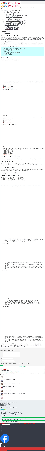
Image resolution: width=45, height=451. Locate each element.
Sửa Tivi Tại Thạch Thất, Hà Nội (8, 22)
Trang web (2, 361)
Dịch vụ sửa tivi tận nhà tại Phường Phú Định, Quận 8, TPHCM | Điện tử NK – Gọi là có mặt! (14, 393)
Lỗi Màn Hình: (7, 33)
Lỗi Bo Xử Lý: (7, 31)
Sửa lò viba (4, 430)
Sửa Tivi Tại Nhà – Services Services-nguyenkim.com (11, 426)
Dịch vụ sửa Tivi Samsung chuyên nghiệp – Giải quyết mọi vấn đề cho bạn (15, 13)
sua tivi (30, 345)
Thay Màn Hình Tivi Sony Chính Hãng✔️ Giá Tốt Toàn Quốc (11, 412)
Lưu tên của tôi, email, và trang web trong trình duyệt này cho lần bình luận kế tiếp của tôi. (15, 363)
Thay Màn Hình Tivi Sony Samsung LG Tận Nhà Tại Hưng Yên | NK (12, 419)
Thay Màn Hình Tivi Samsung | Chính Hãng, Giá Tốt (10, 414)
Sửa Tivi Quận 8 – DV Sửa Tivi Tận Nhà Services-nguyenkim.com (16, 20)
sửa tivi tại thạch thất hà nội (14, 346)
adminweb (7, 10)
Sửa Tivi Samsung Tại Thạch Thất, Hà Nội (12, 25)
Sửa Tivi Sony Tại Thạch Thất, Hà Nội (11, 26)
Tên (1, 358)
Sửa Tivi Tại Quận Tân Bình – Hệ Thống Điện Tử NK (14, 24)
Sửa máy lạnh (4, 428)
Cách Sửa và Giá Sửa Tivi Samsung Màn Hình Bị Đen (9, 379)
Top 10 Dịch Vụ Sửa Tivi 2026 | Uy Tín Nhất (10, 14)
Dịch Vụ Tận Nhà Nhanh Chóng (10, 28)
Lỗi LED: (6, 32)
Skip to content (2, 0)
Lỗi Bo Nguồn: (7, 30)
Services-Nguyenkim (7, 370)
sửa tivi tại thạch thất (6, 346)
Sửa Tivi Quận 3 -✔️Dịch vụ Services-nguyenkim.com (14, 17)
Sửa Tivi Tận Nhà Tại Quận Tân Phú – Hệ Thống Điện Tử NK (15, 23)
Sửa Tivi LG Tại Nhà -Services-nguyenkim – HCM (11, 12)
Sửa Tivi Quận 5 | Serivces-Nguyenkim (12, 18)
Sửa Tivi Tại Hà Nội (6, 24)
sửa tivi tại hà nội (38, 345)
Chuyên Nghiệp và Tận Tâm (10, 23)
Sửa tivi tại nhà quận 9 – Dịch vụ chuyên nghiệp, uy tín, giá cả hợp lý (16, 15)
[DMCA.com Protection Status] (3, 409)
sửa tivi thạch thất (22, 346)
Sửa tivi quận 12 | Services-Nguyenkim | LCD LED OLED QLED (16, 22)
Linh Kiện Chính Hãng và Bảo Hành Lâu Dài (12, 27)
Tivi (24, 345)
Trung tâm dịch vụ (5, 431)
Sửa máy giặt (4, 429)
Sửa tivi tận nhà (2, 407)
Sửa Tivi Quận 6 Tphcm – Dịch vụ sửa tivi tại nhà (13, 19)
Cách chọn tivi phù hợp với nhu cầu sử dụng (8, 376)
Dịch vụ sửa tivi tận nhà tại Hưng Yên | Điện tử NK (10, 421)
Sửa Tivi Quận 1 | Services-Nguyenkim (12, 16)
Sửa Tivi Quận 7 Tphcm (7, 11)
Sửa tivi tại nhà (4, 427)
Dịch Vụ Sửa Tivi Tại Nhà (13, 345)
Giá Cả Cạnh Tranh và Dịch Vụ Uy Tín (11, 29)
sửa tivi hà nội (33, 345)
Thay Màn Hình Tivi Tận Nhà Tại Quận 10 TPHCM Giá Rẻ (10, 386)
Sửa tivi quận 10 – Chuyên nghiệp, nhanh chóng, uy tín (14, 21)
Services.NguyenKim (7, 404)
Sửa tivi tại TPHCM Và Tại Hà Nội (11, 407)
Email (1, 360)
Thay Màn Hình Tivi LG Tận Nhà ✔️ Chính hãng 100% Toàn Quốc (12, 413)
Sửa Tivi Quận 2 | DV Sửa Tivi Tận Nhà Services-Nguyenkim (13, 10)
